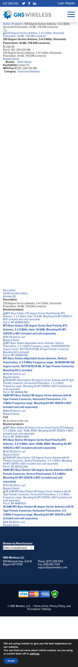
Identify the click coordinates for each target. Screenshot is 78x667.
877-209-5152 (11, 3)
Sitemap (46, 609)
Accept (11, 660)
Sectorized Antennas (28, 71)
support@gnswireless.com (52, 567)
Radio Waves (24, 62)
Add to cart (19, 337)
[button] (5, 30)
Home (6, 24)
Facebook (29, 3)
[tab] (39, 290)
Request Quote (11, 59)
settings (34, 653)
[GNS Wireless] (27, 14)
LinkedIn (35, 3)
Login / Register (66, 3)
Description (9, 290)
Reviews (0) (9, 296)
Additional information (15, 293)
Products (17, 24)
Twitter (24, 3)
